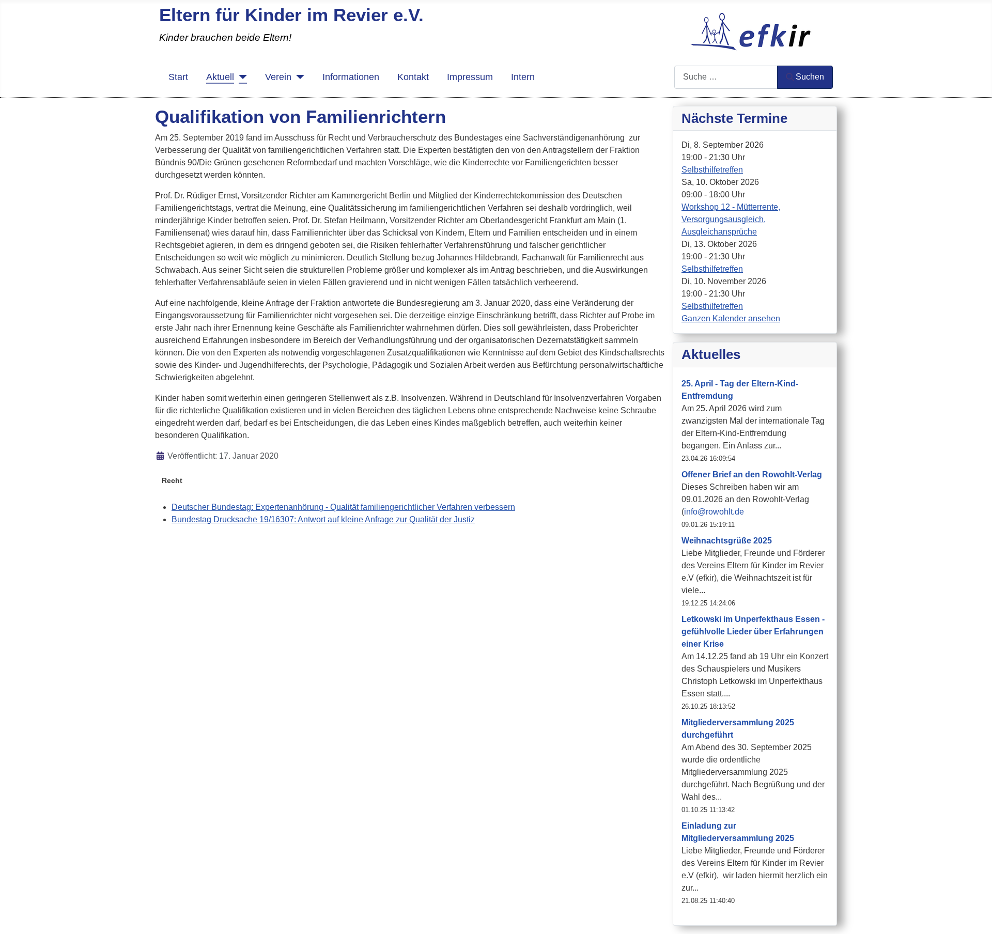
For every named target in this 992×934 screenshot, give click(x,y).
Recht (172, 480)
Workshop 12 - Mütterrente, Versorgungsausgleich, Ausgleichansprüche (730, 219)
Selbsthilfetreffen (712, 169)
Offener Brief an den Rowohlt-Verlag (751, 474)
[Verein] (297, 77)
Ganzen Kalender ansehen (730, 318)
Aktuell (220, 77)
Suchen (810, 76)
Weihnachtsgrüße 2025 (726, 540)
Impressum (470, 77)
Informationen (350, 77)
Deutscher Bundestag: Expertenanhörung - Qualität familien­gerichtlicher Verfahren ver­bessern (343, 507)
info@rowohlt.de (714, 511)
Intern (523, 77)
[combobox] (726, 77)
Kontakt (413, 77)
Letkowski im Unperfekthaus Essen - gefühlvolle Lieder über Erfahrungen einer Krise (753, 631)
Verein (278, 77)
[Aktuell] (240, 77)
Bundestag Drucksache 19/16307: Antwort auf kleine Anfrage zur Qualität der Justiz (323, 519)
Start (178, 77)
